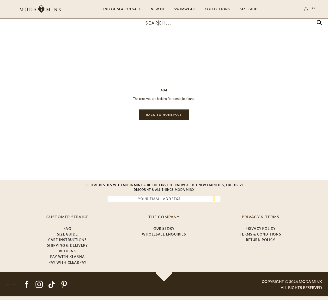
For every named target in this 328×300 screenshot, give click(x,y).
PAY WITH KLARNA (67, 257)
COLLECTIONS (217, 9)
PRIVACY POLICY (260, 228)
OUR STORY (164, 228)
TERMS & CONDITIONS (260, 234)
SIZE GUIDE (250, 9)
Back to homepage (164, 114)
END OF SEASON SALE (122, 9)
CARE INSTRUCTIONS (67, 240)
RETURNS (67, 251)
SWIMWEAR (184, 9)
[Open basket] (313, 9)
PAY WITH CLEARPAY (67, 262)
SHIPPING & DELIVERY (67, 245)
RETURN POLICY (260, 240)
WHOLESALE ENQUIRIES (164, 234)
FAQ (67, 228)
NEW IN (157, 9)
